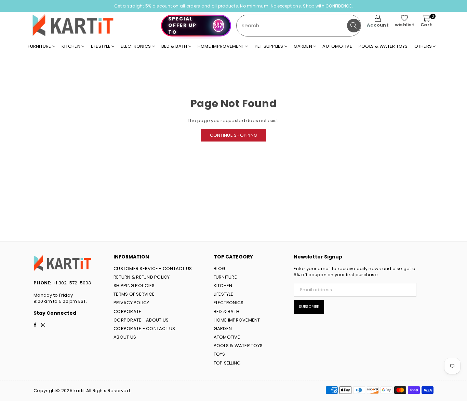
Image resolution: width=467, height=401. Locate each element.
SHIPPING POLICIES (134, 285)
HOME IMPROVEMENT (237, 320)
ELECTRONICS (229, 302)
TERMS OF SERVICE (134, 294)
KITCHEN (223, 285)
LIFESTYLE (223, 294)
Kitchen (71, 46)
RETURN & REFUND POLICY (142, 277)
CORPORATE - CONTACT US (144, 328)
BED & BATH (227, 311)
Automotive (337, 46)
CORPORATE (127, 311)
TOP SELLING (227, 363)
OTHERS (423, 46)
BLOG (220, 268)
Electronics (136, 46)
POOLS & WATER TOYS (238, 345)
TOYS (219, 354)
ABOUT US (125, 337)
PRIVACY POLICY (131, 302)
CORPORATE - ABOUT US (141, 320)
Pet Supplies (269, 46)
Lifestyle (101, 46)
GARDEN (223, 328)
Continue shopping (233, 135)
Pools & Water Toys (383, 46)
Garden (303, 46)
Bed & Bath (174, 46)
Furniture (40, 46)
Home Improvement (221, 46)
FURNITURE (225, 277)
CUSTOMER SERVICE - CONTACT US (153, 268)
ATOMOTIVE (227, 337)
